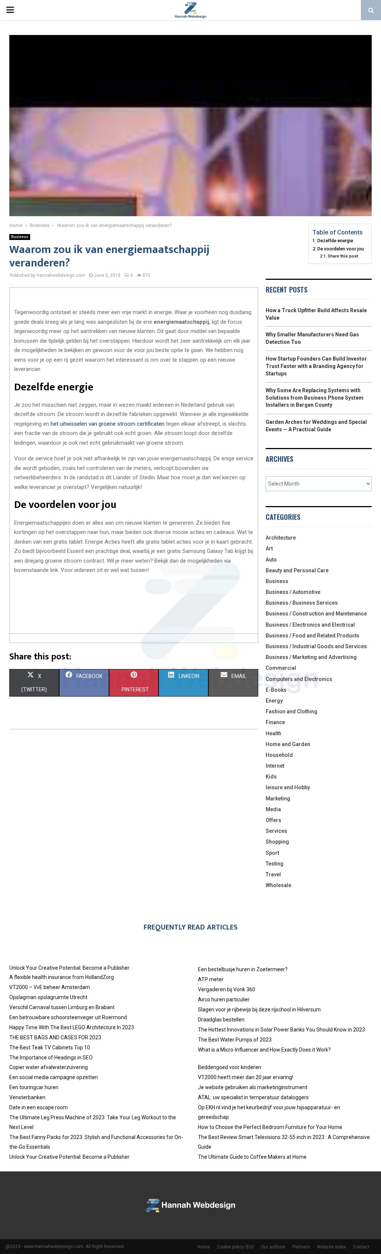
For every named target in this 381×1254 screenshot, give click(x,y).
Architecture (281, 538)
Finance (275, 722)
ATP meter (211, 979)
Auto (271, 560)
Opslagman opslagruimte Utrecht (48, 997)
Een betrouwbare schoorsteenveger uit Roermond (68, 1017)
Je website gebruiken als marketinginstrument (252, 1087)
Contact (361, 1247)
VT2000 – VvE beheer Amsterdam (49, 987)
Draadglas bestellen (221, 1020)
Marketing (278, 799)
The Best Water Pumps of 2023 (235, 1040)
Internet (275, 766)
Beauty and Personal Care (297, 570)
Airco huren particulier (224, 999)
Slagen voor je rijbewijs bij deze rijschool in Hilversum (259, 1010)
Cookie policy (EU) (235, 1247)
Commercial (281, 668)
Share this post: (343, 256)
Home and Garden (288, 744)
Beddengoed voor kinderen (229, 1067)
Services (276, 831)
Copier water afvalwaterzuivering (48, 1067)
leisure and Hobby (288, 787)
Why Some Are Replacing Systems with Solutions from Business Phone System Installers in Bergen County (315, 397)
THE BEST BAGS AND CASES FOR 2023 (55, 1037)
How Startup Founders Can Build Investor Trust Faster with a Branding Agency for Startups (316, 366)
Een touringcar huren (33, 1087)
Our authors (273, 1247)
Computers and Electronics (299, 679)
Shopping (277, 842)
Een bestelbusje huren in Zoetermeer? (243, 969)
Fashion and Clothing (291, 711)
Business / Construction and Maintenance (316, 614)
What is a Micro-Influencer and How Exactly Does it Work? (264, 1050)
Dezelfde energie (335, 240)
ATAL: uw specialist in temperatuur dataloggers (253, 1097)
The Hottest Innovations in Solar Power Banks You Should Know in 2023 (281, 1030)
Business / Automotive (293, 592)
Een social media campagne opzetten (53, 1077)
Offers (273, 820)
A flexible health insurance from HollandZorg (61, 977)
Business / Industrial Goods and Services (316, 646)
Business (19, 237)
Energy (274, 701)
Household (279, 755)
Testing (275, 864)
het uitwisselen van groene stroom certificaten (107, 423)
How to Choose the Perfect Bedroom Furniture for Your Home (270, 1127)
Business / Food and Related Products (312, 636)
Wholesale (278, 885)
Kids (271, 777)
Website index (331, 1247)
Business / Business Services (302, 603)
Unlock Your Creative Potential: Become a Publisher (69, 968)
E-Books (276, 690)
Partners (301, 1247)
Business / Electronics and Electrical (310, 625)
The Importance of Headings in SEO (51, 1058)
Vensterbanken (27, 1097)
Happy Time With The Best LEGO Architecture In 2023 (71, 1027)
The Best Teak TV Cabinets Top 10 (49, 1047)
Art (269, 548)
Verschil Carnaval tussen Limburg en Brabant (62, 1007)
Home (204, 1247)
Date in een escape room (38, 1107)
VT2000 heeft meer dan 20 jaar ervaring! (245, 1077)
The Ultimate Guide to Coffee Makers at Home (252, 1157)
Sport (272, 853)
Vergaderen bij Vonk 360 (226, 989)
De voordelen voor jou (340, 249)
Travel (273, 874)
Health (273, 733)
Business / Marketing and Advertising (311, 657)
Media (273, 809)
